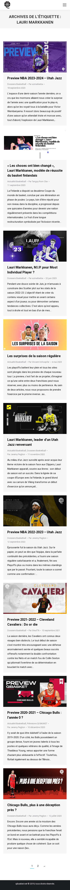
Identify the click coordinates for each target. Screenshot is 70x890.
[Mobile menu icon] (65, 5)
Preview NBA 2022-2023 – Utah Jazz (34, 532)
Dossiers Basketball (16, 84)
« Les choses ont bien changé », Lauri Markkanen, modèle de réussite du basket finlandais (35, 170)
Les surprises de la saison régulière (34, 356)
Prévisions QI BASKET (37, 723)
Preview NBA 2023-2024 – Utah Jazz (34, 78)
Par (36, 84)
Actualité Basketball (16, 181)
